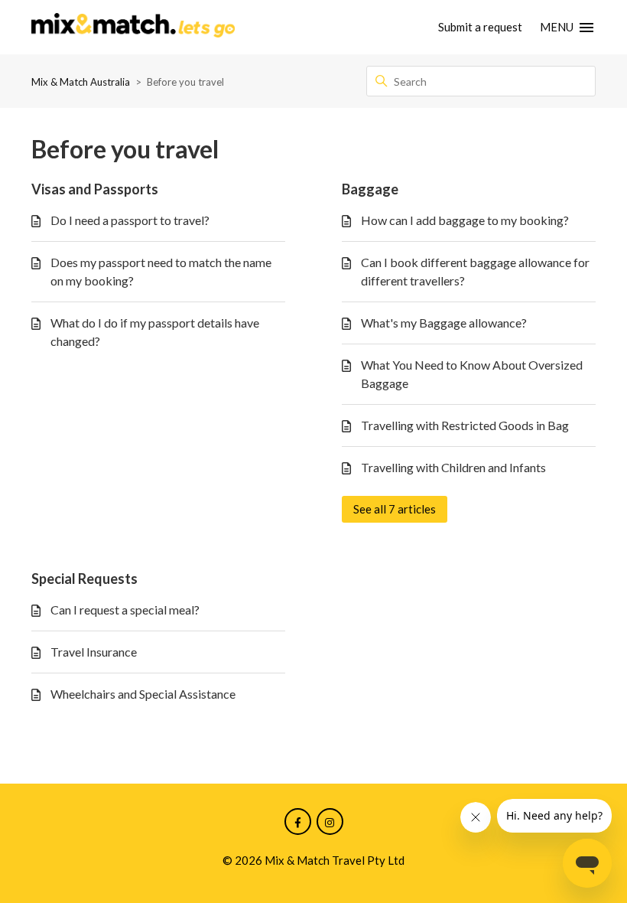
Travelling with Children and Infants (453, 467)
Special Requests (84, 578)
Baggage (370, 189)
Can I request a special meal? (125, 609)
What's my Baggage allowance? (444, 322)
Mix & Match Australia (80, 82)
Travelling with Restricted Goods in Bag (465, 425)
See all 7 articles (394, 509)
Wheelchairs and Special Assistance (143, 693)
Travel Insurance (93, 651)
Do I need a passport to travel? (130, 220)
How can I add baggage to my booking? (465, 220)
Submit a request (480, 27)
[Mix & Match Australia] (133, 27)
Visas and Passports (94, 189)
